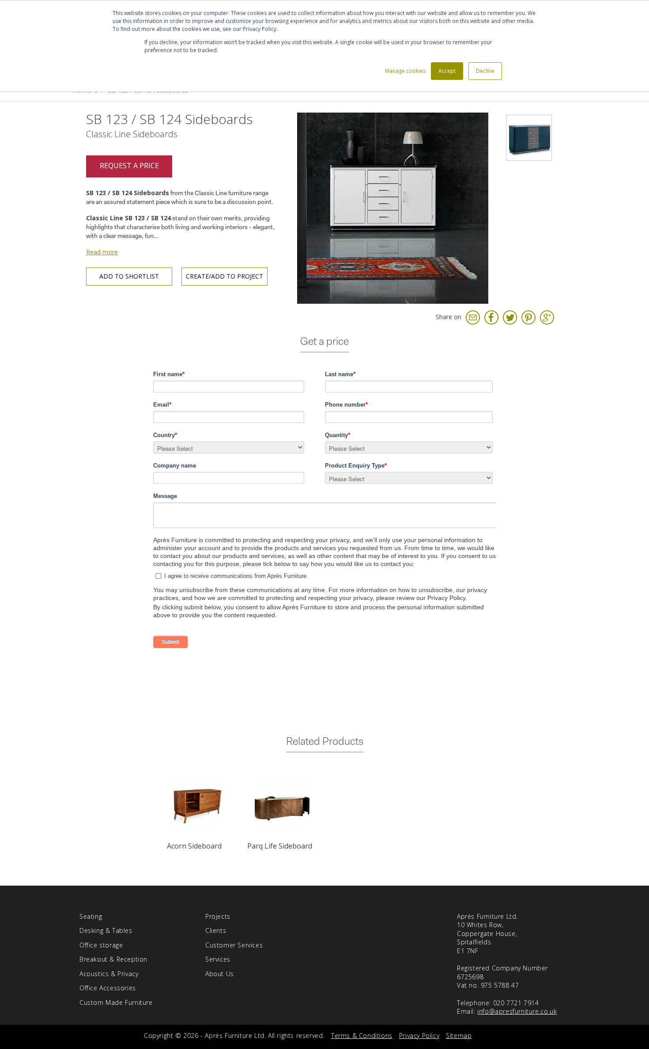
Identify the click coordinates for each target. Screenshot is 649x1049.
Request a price (129, 165)
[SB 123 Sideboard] (529, 138)
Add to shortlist (129, 276)
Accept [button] (447, 71)
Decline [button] (485, 71)
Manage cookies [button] (405, 71)
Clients (215, 930)
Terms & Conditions (361, 1035)
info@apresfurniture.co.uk (517, 1011)
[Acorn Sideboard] (196, 805)
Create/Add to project (224, 276)
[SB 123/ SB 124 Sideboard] (392, 207)
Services (217, 959)
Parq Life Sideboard (279, 846)
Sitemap (459, 1035)
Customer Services (234, 945)
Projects (217, 916)
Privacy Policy (419, 1035)
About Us (219, 974)
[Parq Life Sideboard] (282, 805)
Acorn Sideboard (194, 846)
